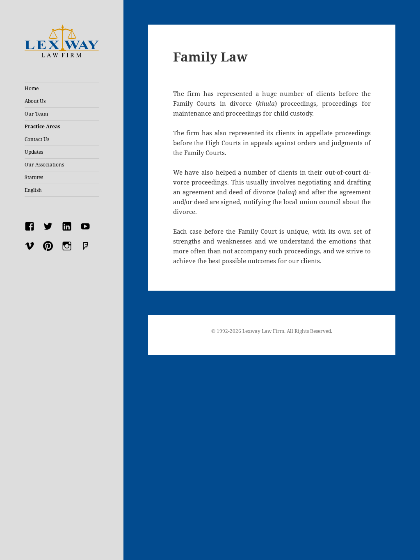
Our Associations (44, 164)
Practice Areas (42, 126)
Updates (34, 151)
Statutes (34, 177)
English (33, 190)
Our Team (36, 113)
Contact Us (37, 139)
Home (32, 88)
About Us (35, 101)
